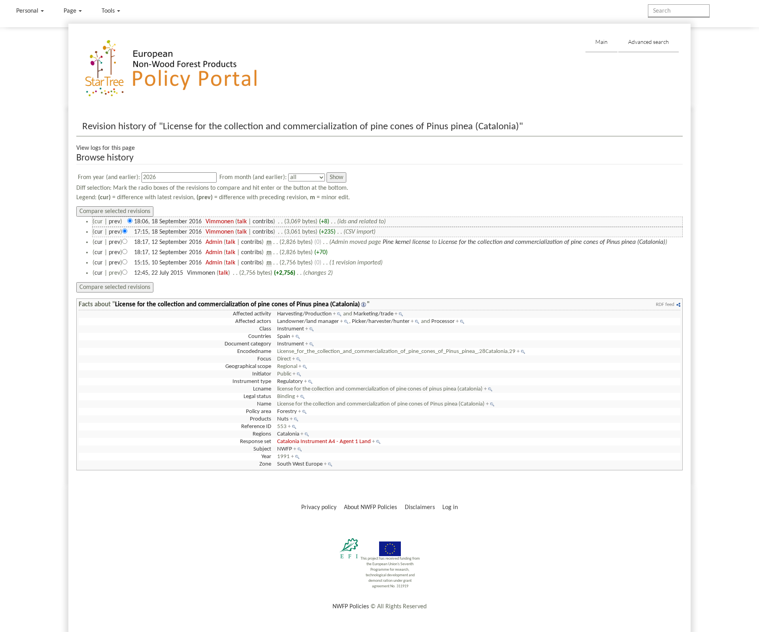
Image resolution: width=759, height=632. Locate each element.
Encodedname (254, 352)
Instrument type (251, 382)
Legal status (257, 397)
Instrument (290, 329)
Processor (443, 321)
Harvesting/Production (304, 314)
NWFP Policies (350, 607)
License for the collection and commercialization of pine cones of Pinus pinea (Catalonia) (551, 242)
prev (114, 222)
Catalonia (288, 434)
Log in (450, 507)
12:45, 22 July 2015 (158, 273)
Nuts (283, 419)
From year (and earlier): (109, 177)
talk (242, 222)
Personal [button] (28, 11)
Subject (262, 449)
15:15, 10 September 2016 (168, 263)
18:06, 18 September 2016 (168, 222)
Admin (214, 242)
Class (265, 329)
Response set (255, 442)
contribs (263, 222)
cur (98, 232)
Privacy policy (318, 507)
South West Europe (300, 464)
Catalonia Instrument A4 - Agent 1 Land (324, 442)
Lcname (262, 389)
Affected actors (253, 321)
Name (264, 404)
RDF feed (665, 304)
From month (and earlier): (253, 177)
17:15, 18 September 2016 (168, 232)
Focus (264, 359)
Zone (265, 464)
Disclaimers (420, 507)
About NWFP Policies (370, 507)
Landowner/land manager (308, 321)
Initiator (261, 374)
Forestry (287, 412)
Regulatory (290, 382)
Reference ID (256, 427)
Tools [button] (109, 11)
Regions (262, 434)
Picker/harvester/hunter (381, 321)
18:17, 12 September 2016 (168, 242)
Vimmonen (220, 222)
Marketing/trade (373, 314)
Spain (283, 337)
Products (260, 419)
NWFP (284, 449)
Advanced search (648, 41)
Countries (259, 337)
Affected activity (252, 314)
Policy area (258, 412)
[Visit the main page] (182, 69)
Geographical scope (248, 367)
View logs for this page (105, 148)
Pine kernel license (406, 242)
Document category (248, 344)
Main (601, 41)
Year (266, 457)
